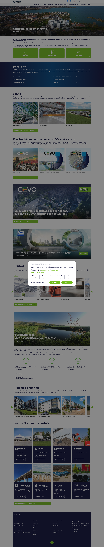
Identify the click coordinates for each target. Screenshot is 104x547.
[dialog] (52, 273)
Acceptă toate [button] (66, 282)
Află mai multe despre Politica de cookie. (49, 270)
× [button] (74, 262)
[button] (52, 272)
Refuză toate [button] (55, 282)
